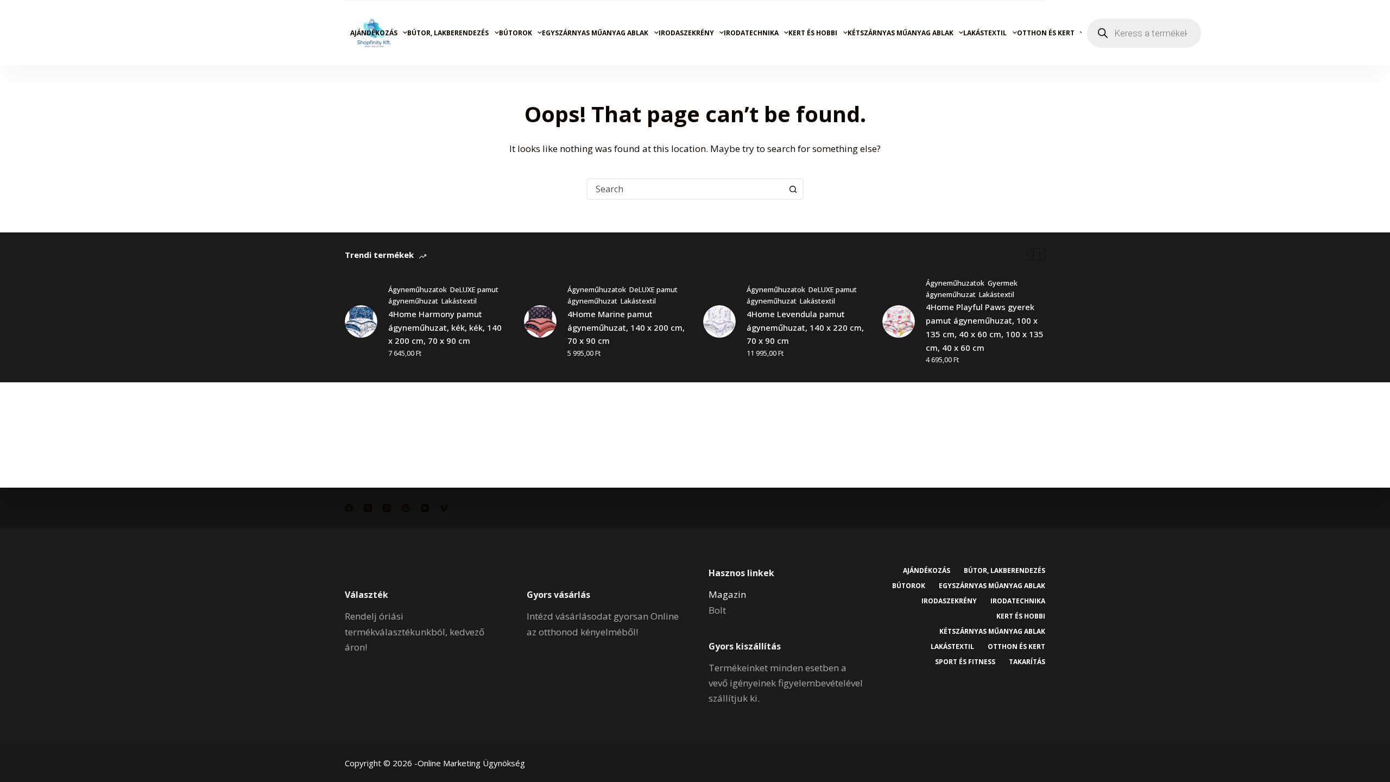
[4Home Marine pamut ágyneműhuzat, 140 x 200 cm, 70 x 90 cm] (540, 321)
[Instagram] (387, 508)
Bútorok (515, 32)
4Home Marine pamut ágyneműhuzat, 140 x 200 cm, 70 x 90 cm (626, 327)
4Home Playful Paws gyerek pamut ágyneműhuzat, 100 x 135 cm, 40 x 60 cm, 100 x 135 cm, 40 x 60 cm (985, 326)
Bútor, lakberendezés (448, 32)
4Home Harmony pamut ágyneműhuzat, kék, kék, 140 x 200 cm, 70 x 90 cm (445, 327)
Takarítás (1027, 662)
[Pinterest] (406, 508)
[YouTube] (425, 508)
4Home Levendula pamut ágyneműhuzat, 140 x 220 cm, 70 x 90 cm (805, 327)
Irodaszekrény (686, 32)
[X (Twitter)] (368, 508)
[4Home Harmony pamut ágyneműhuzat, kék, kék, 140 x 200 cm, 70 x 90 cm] (361, 321)
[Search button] (793, 189)
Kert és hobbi (812, 32)
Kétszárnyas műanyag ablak (900, 32)
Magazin (727, 594)
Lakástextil (985, 32)
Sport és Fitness (965, 662)
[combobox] (685, 189)
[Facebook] (349, 508)
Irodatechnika (751, 32)
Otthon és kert (1046, 32)
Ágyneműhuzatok (417, 289)
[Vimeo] (444, 508)
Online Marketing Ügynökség (471, 763)
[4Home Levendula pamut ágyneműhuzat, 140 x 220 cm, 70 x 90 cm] (719, 321)
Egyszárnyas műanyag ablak (595, 32)
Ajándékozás (373, 32)
